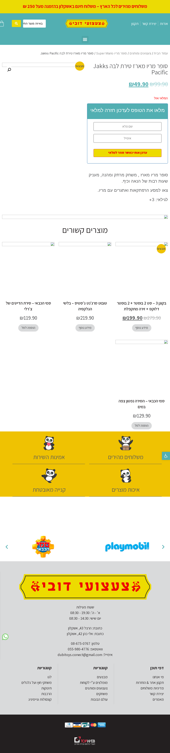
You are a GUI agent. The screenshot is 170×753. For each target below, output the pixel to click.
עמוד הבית (161, 53)
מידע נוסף (141, 328)
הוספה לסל (28, 328)
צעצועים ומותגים (140, 53)
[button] (166, 456)
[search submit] (16, 23)
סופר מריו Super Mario (111, 53)
